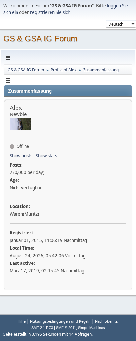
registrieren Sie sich (50, 12)
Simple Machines (91, 328)
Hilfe (22, 321)
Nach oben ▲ (106, 321)
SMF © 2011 (66, 328)
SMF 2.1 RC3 (42, 328)
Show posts (21, 156)
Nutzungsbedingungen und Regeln (60, 321)
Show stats (46, 156)
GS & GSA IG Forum (40, 38)
